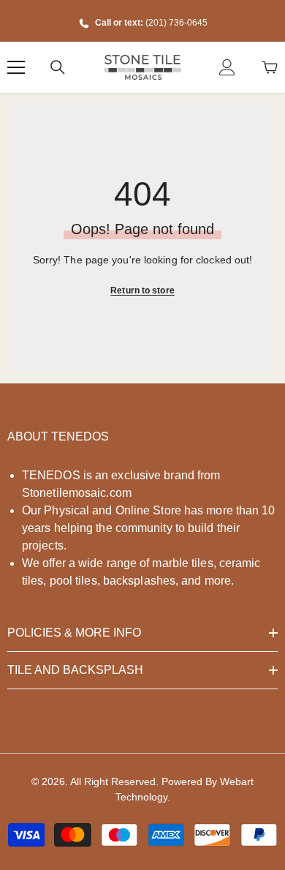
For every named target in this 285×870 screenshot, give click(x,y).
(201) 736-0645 (176, 23)
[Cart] (270, 67)
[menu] (16, 67)
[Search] (57, 67)
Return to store (142, 290)
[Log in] (227, 67)
